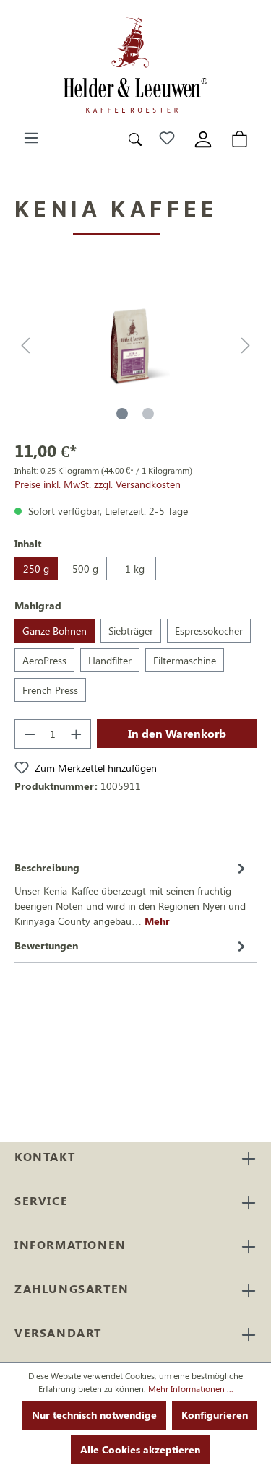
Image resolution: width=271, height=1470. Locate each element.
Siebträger (130, 631)
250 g (36, 568)
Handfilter (110, 660)
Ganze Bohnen (54, 631)
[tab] (131, 893)
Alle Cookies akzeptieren (140, 1449)
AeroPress (44, 660)
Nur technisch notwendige (94, 1415)
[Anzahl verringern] (29, 734)
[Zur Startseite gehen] (135, 65)
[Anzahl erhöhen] (76, 734)
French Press (50, 690)
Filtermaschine (184, 660)
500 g (85, 568)
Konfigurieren (214, 1415)
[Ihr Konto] (203, 138)
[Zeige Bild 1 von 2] (122, 413)
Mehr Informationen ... (190, 1388)
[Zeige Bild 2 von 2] (148, 413)
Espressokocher (209, 631)
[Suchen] (135, 138)
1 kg (135, 568)
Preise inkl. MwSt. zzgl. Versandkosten (97, 484)
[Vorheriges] (25, 345)
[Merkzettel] (167, 138)
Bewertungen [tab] (46, 945)
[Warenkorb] (240, 138)
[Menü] (31, 138)
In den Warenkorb (177, 733)
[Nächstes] (246, 345)
